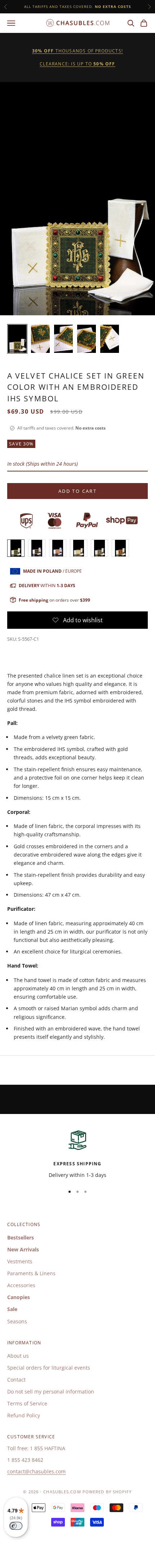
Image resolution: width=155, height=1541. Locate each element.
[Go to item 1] (17, 339)
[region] (77, 1153)
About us (18, 1355)
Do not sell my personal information (50, 1391)
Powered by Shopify (107, 1491)
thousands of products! (77, 51)
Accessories (21, 1285)
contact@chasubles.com (36, 1471)
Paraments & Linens (31, 1273)
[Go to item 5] (109, 339)
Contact (16, 1379)
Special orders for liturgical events (48, 1367)
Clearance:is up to (77, 64)
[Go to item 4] (86, 339)
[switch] (15, 1526)
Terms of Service (27, 1403)
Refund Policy (23, 1415)
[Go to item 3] (63, 339)
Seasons (17, 1321)
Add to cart (77, 491)
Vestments (19, 1261)
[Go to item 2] (40, 339)
